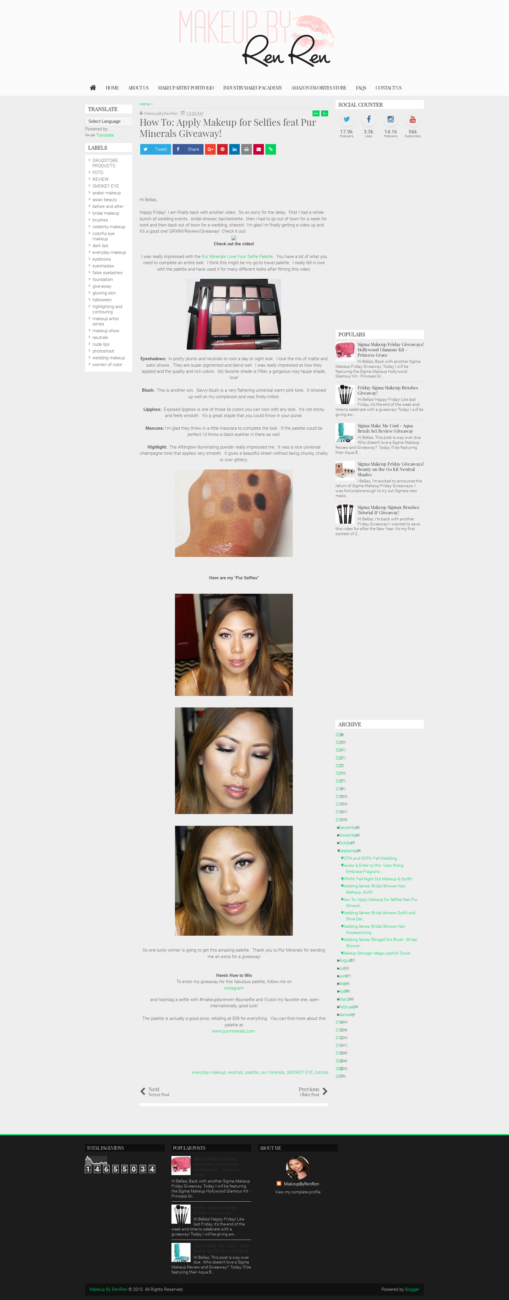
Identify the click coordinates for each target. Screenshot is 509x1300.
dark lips (100, 245)
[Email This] (258, 149)
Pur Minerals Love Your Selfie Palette (237, 256)
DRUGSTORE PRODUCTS (105, 163)
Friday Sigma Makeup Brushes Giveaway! (388, 390)
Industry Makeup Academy (252, 88)
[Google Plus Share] (210, 149)
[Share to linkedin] (234, 149)
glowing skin (104, 293)
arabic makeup (106, 193)
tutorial (321, 1072)
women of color (107, 364)
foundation (102, 279)
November (351, 835)
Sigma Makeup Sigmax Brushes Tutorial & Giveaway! (388, 509)
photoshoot (103, 351)
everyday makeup (208, 1072)
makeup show (105, 330)
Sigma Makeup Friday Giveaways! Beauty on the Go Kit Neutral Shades (391, 469)
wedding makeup (108, 357)
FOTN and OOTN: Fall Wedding (371, 858)
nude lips (101, 344)
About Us (138, 88)
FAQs (361, 88)
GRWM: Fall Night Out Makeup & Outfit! (379, 878)
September (351, 851)
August (347, 960)
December (351, 827)
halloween (102, 299)
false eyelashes (107, 272)
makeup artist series (105, 321)
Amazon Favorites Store (318, 88)
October (348, 843)
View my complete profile (297, 1192)
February (349, 1007)
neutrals (235, 1072)
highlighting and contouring (107, 309)
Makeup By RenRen (108, 1289)
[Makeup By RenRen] (93, 88)
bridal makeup (105, 213)
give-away (101, 286)
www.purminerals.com (234, 1031)
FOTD (97, 172)
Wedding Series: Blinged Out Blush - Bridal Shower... (381, 942)
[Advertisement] (247, 173)
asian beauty (104, 199)
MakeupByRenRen (301, 1184)
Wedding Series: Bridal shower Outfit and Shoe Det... (381, 915)
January (348, 1014)
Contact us (388, 88)
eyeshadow (103, 266)
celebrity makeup (108, 226)
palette (251, 1072)
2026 (340, 734)
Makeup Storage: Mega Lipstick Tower (378, 953)
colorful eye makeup (103, 236)
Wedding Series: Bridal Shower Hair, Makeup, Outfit (376, 889)
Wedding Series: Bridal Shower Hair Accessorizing (375, 929)
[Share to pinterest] (222, 149)
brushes (100, 220)
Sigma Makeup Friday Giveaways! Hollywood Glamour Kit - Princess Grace (391, 349)
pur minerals (272, 1072)
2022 (340, 765)
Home (112, 88)
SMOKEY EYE (299, 1072)
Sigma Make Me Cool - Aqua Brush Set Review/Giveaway (385, 428)
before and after (107, 206)
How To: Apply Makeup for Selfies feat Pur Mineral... (382, 902)
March (347, 999)
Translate (105, 135)
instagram (234, 988)
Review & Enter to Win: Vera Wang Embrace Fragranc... (375, 868)
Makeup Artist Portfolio (186, 88)
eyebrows (101, 259)
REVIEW (100, 179)
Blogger (412, 1289)
